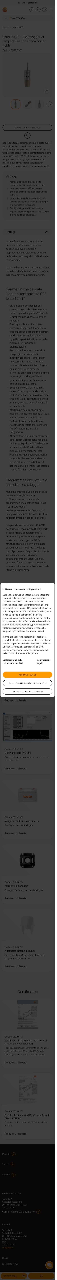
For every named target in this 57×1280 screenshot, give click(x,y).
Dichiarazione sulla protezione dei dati (13, 661)
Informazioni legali (43, 661)
